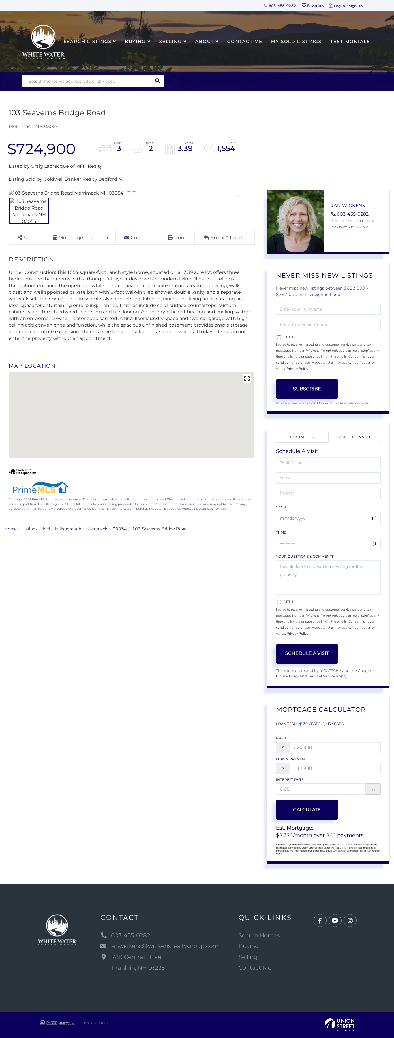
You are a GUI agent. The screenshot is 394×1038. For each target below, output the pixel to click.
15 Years (336, 723)
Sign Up (356, 6)
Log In (339, 6)
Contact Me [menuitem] (244, 41)
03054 (119, 529)
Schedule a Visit (354, 437)
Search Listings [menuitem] (88, 41)
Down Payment (291, 759)
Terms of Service (321, 676)
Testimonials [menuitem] (350, 41)
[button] (157, 81)
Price (281, 738)
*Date (281, 507)
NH (46, 529)
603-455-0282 (282, 5)
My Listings (342, 221)
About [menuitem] (204, 41)
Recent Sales (368, 221)
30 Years (311, 723)
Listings (30, 529)
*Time (281, 532)
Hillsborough (68, 529)
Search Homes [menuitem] (259, 935)
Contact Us (302, 437)
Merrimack (97, 529)
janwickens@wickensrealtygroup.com (164, 946)
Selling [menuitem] (170, 41)
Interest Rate (290, 779)
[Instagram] (350, 920)
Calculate (307, 809)
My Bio (362, 227)
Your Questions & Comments (305, 556)
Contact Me (342, 227)
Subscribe (307, 388)
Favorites (315, 5)
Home (10, 529)
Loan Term (286, 723)
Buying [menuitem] (135, 41)
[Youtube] (335, 920)
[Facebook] (320, 920)
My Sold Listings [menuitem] (296, 41)
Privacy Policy (297, 368)
